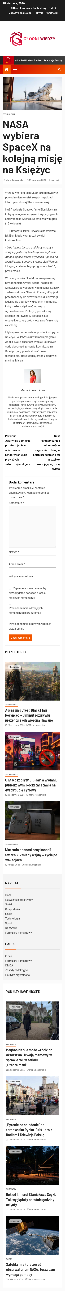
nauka (8, 914)
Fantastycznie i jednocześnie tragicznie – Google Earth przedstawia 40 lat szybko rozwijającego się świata (46, 452)
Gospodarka (12, 909)
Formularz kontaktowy (33, 8)
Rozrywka (11, 928)
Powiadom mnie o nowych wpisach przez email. (30, 626)
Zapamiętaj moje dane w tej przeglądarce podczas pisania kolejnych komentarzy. (27, 593)
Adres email (17, 564)
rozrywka (11, 1044)
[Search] (59, 69)
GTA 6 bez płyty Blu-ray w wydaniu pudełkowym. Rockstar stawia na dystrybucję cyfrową (31, 785)
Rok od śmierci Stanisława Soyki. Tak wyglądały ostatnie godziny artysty (31, 1199)
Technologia (9, 114)
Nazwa (14, 552)
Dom (8, 895)
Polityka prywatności (46, 13)
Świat (8, 904)
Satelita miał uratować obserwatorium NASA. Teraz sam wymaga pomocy (30, 1269)
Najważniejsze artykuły (19, 899)
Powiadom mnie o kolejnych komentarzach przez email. (26, 610)
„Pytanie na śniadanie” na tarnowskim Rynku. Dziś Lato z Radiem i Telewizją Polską (29, 1129)
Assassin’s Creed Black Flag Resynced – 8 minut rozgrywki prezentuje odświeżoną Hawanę (29, 715)
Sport (8, 923)
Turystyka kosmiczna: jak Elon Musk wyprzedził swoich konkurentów (30, 235)
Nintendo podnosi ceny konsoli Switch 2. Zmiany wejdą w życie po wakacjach (31, 854)
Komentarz (16, 503)
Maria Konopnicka (15, 180)
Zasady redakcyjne (20, 13)
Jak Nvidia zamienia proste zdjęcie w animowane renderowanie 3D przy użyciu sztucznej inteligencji (18, 450)
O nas (14, 8)
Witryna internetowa (21, 576)
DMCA (52, 8)
